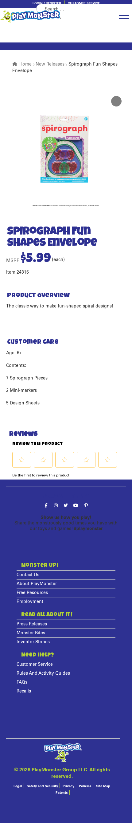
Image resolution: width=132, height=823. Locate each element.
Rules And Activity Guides (43, 673)
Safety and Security (42, 786)
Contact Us (28, 575)
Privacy (68, 786)
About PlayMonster (37, 584)
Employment (30, 602)
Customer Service (84, 3)
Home (25, 64)
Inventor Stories (33, 642)
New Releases (50, 64)
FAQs (22, 682)
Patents (62, 792)
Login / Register (47, 3)
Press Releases (32, 624)
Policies (85, 786)
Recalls (24, 691)
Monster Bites (31, 633)
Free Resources (32, 593)
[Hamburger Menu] (124, 16)
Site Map (103, 786)
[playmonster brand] (47, 16)
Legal (18, 786)
